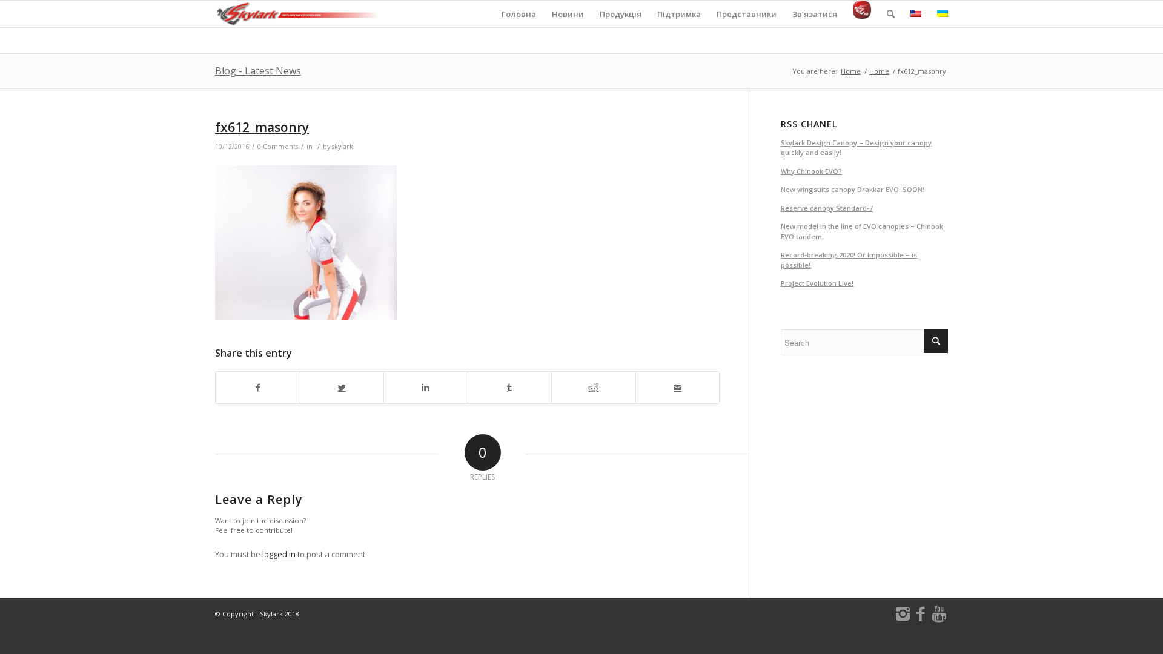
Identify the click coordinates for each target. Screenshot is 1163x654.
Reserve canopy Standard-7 (827, 208)
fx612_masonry (262, 127)
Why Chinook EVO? (811, 171)
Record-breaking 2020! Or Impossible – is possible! (849, 259)
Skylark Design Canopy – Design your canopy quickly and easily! (856, 147)
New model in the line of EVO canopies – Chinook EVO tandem (862, 231)
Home (851, 71)
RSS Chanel (809, 124)
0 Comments (277, 146)
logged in (279, 554)
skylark (342, 146)
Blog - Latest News (258, 71)
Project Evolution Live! (817, 283)
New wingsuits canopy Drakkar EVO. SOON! (852, 189)
